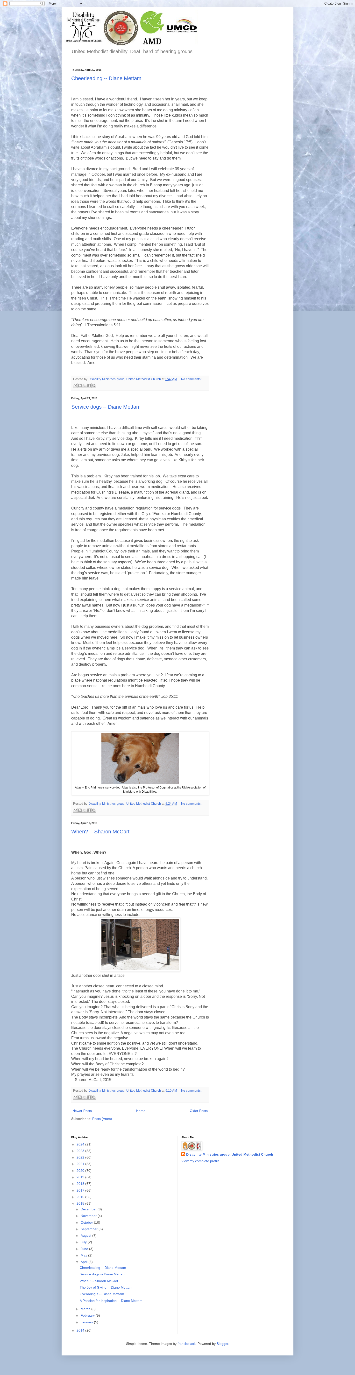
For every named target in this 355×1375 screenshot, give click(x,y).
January (87, 1322)
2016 (81, 1197)
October (87, 1222)
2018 (81, 1184)
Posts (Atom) (102, 1119)
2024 (81, 1144)
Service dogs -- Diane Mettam (106, 407)
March (86, 1309)
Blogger (222, 1344)
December (89, 1209)
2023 (81, 1151)
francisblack (187, 1344)
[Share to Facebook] (89, 385)
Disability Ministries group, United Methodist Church (229, 1154)
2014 (81, 1330)
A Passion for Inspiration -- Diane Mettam (111, 1301)
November (89, 1216)
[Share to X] (84, 385)
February (88, 1315)
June (85, 1249)
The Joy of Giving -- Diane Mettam (106, 1287)
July (84, 1242)
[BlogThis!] (80, 385)
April (84, 1262)
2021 (81, 1164)
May (84, 1255)
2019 (81, 1177)
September (90, 1229)
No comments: (191, 379)
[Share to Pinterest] (93, 385)
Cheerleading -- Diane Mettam (106, 78)
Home (140, 1111)
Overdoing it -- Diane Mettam (102, 1294)
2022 (81, 1157)
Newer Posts (82, 1111)
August (86, 1235)
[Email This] (75, 385)
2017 (81, 1190)
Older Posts (199, 1111)
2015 (81, 1203)
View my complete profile (200, 1161)
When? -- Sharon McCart (100, 832)
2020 (81, 1171)
